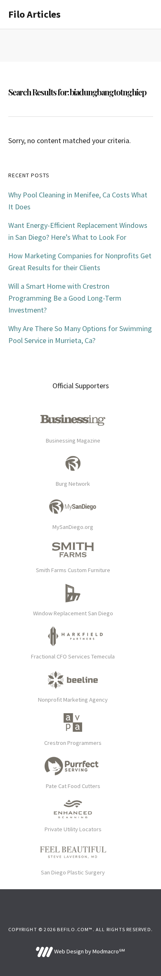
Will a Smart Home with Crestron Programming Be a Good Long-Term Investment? (64, 298)
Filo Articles (34, 14)
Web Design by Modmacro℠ (89, 951)
